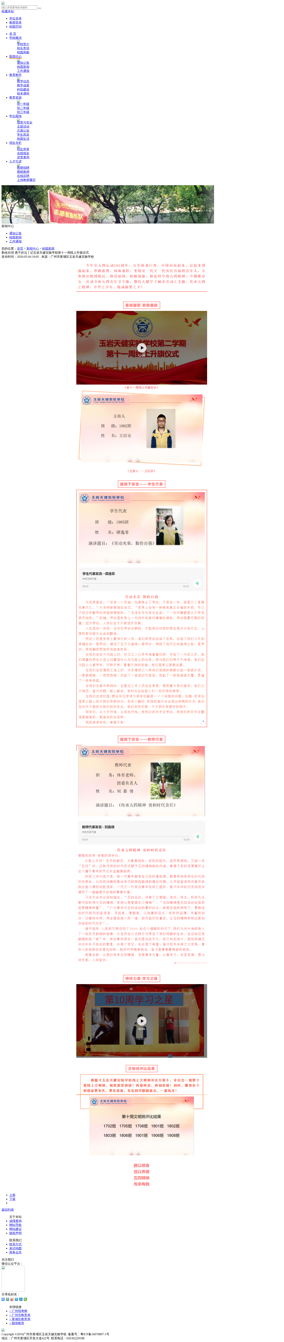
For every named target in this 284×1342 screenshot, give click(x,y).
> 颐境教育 (16, 1323)
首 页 (12, 33)
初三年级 (23, 112)
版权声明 (15, 1233)
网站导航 (15, 1225)
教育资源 (15, 97)
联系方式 (15, 1244)
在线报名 (23, 153)
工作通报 (23, 71)
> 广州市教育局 (19, 1315)
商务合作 (15, 1252)
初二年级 (23, 108)
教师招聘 (23, 167)
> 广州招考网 (18, 1311)
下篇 (12, 1199)
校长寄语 (23, 48)
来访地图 (15, 1248)
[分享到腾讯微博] (16, 1299)
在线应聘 (23, 175)
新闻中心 (15, 56)
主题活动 (23, 126)
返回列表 (8, 1209)
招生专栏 (15, 142)
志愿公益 (23, 130)
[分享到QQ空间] (7, 1299)
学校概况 (15, 37)
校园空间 (15, 26)
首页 (20, 248)
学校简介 (23, 44)
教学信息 (23, 81)
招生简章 (23, 149)
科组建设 (23, 89)
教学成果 (23, 85)
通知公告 (23, 62)
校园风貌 (23, 52)
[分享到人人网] (21, 1299)
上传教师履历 (26, 180)
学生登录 (15, 18)
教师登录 (15, 22)
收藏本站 (8, 11)
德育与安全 (24, 122)
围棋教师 (23, 171)
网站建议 (15, 1229)
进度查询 (23, 157)
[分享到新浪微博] (12, 1299)
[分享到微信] (25, 1299)
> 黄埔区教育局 (19, 1319)
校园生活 (23, 138)
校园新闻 (23, 66)
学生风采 (23, 134)
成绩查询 (15, 1221)
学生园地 (15, 116)
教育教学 (15, 75)
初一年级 (23, 104)
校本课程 (23, 93)
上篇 (12, 1195)
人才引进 (15, 161)
